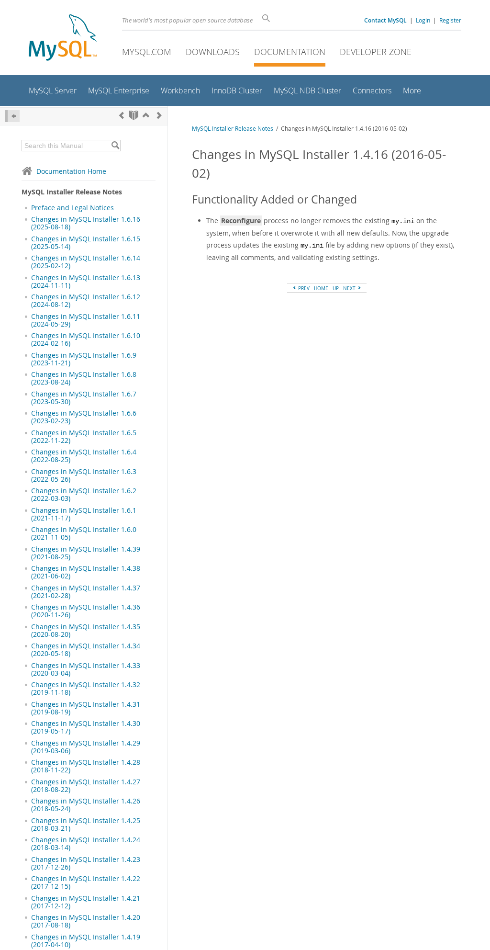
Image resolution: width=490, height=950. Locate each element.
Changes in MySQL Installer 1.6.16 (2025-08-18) (85, 223)
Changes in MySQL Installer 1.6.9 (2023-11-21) (83, 359)
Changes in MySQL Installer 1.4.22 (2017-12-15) (85, 882)
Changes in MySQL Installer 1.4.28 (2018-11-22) (85, 766)
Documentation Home (71, 171)
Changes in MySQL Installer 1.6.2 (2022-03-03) (83, 494)
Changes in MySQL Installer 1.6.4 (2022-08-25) (83, 456)
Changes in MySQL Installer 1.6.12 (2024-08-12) (85, 301)
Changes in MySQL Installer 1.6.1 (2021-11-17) (83, 514)
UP (336, 288)
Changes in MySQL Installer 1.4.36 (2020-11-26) (85, 611)
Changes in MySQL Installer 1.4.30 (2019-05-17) (85, 727)
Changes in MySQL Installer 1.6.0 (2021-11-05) (83, 533)
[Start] (133, 115)
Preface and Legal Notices (72, 208)
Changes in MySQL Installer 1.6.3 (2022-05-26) (83, 475)
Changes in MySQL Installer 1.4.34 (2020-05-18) (85, 650)
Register (450, 20)
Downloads (213, 51)
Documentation (289, 51)
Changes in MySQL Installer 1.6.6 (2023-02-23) (83, 417)
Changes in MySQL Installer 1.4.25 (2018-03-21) (85, 824)
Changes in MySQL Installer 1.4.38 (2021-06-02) (85, 572)
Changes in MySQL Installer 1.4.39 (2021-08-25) (85, 553)
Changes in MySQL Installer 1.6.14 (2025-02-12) (85, 262)
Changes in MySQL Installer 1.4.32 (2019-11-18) (85, 688)
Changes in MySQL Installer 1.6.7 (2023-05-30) (83, 398)
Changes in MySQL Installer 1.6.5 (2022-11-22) (83, 437)
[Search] (115, 145)
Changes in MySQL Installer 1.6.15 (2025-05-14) (85, 243)
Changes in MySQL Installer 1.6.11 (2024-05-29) (85, 320)
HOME (321, 288)
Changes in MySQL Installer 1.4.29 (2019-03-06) (85, 747)
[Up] (146, 115)
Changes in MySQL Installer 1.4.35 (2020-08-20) (85, 630)
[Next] (159, 115)
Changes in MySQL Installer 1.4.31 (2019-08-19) (85, 708)
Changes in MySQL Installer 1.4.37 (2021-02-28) (85, 592)
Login (423, 20)
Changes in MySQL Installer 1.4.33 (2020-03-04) (85, 669)
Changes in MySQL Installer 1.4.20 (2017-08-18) (85, 921)
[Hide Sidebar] (12, 116)
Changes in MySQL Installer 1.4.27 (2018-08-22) (85, 786)
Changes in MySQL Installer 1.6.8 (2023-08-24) (83, 378)
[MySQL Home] (62, 38)
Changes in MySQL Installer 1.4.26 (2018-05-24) (85, 805)
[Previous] (121, 115)
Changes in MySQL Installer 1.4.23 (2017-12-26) (85, 863)
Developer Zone (376, 51)
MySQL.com (146, 51)
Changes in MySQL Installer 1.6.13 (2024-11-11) (85, 281)
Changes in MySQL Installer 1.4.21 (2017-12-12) (85, 902)
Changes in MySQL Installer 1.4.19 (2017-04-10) (85, 941)
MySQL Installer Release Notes (232, 128)
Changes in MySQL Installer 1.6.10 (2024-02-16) (85, 339)
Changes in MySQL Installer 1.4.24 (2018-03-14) (85, 844)
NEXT (350, 288)
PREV (303, 288)
